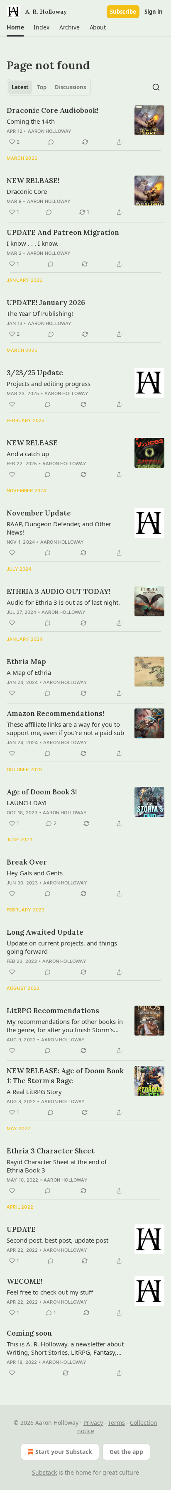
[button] (15, 27)
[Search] (156, 87)
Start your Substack (63, 1452)
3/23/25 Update (35, 372)
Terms (116, 1422)
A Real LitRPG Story (34, 1091)
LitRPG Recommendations (53, 1010)
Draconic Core (27, 191)
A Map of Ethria (29, 672)
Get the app (126, 1452)
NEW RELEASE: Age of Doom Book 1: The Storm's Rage (65, 1075)
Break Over (27, 862)
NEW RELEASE (32, 442)
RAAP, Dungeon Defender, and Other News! (59, 528)
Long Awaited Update (45, 932)
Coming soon (29, 1333)
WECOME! (24, 1281)
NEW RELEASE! (33, 180)
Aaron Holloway (50, 131)
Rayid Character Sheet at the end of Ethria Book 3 (57, 1166)
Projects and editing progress (48, 383)
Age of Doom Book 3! (42, 791)
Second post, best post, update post (57, 1240)
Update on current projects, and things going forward (62, 947)
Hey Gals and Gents (35, 873)
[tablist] (49, 87)
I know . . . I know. (33, 243)
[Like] (12, 404)
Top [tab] (41, 87)
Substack (44, 1472)
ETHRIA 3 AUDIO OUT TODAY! (58, 591)
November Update (39, 513)
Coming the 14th (31, 121)
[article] (85, 126)
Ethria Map (26, 661)
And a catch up (28, 453)
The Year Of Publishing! (40, 313)
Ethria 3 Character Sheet (51, 1150)
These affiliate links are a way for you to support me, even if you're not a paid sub (65, 728)
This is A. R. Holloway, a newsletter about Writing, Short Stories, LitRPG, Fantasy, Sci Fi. (65, 1348)
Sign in (153, 11)
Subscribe (123, 11)
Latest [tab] (20, 87)
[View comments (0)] (51, 142)
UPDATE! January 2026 (46, 302)
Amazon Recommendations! (55, 713)
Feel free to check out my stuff (50, 1292)
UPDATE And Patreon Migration (63, 232)
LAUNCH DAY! (26, 803)
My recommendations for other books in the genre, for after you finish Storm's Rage (65, 1025)
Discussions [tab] (70, 87)
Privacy (93, 1422)
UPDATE (21, 1229)
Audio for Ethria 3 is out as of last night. (63, 602)
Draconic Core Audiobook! (52, 110)
